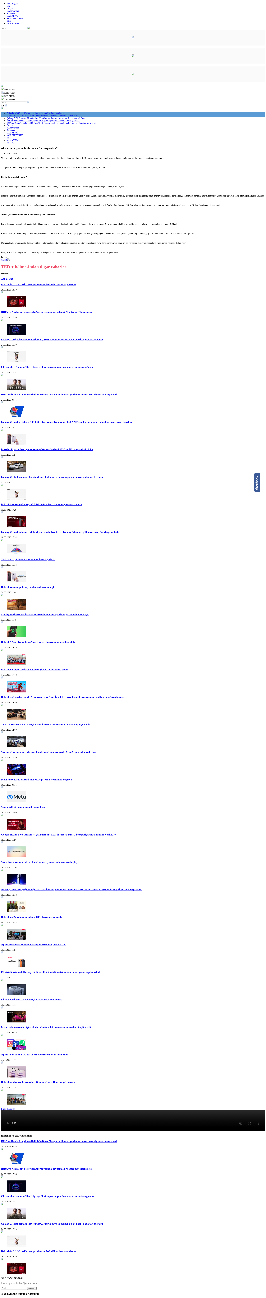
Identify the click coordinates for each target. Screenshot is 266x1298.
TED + (10, 21)
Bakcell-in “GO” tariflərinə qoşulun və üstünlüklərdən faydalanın (38, 284)
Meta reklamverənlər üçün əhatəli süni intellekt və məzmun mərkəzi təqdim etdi (46, 1027)
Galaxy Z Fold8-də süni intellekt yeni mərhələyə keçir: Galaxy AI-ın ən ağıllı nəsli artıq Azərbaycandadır (60, 532)
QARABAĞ (12, 16)
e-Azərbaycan (13, 11)
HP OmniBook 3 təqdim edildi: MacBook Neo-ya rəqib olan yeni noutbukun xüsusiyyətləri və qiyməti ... (52, 123)
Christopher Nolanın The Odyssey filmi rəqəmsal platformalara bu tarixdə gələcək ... (43, 120)
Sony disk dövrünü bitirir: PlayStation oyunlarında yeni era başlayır (40, 862)
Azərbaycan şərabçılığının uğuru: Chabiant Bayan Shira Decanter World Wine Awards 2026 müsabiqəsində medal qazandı (71, 889)
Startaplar (11, 13)
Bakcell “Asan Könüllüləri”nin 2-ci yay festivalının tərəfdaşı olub (38, 641)
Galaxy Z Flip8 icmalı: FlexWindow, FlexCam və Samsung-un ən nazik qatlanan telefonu (52, 339)
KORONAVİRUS (15, 18)
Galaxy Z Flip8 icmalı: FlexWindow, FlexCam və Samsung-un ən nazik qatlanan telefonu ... (47, 118)
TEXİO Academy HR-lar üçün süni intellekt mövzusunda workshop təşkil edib (45, 724)
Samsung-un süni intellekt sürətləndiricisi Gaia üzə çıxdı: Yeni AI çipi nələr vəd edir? (48, 752)
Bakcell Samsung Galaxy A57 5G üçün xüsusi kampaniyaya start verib (41, 504)
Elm (8, 6)
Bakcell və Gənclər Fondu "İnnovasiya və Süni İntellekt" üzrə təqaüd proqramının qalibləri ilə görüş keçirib (62, 697)
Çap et (4, 260)
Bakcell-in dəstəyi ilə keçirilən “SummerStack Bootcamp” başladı (38, 1082)
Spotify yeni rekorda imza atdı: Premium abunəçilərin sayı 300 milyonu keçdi (45, 614)
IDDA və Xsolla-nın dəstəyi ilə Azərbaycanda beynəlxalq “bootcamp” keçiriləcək (46, 311)
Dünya (10, 8)
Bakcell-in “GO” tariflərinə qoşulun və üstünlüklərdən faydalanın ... (36, 113)
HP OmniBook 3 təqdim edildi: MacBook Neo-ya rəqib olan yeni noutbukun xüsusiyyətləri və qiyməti (59, 394)
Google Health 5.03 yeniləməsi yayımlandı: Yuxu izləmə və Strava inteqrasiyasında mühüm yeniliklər (58, 834)
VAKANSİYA (13, 23)
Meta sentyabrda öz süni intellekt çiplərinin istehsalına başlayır (36, 779)
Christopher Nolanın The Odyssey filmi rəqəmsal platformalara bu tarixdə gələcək (47, 366)
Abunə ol (31, 1288)
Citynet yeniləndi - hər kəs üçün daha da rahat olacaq (31, 999)
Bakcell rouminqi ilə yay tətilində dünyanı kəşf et (29, 587)
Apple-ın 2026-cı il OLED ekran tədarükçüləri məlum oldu (34, 1054)
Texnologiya (12, 3)
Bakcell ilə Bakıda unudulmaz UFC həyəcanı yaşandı (31, 917)
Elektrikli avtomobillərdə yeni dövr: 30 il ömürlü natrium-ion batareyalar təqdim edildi (50, 972)
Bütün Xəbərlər (8, 1109)
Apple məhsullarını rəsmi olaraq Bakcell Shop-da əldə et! (33, 944)
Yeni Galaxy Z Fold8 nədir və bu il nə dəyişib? (28, 559)
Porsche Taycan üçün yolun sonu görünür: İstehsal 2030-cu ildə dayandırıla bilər (47, 449)
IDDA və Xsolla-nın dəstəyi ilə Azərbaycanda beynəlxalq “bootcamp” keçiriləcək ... (43, 115)
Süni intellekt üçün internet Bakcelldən (23, 807)
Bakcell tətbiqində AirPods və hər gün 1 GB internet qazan (34, 669)
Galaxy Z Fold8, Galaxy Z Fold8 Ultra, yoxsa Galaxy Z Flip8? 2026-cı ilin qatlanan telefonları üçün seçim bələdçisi (66, 422)
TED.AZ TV (12, 143)
